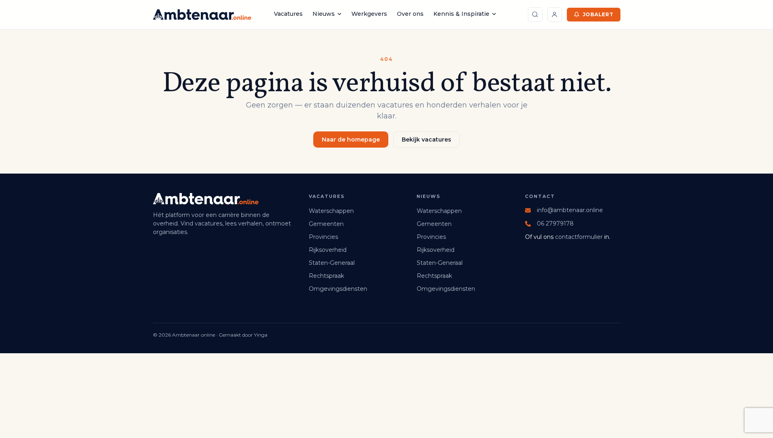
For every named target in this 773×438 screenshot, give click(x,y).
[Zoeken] (535, 14)
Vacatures (288, 13)
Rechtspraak (326, 275)
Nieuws (323, 13)
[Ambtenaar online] (202, 14)
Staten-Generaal (332, 262)
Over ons (410, 13)
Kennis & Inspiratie (461, 13)
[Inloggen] (554, 14)
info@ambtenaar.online (570, 210)
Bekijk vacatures (426, 139)
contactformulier (579, 236)
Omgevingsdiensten (338, 288)
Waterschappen (331, 211)
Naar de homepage (351, 139)
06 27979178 (555, 223)
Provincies (323, 236)
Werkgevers (369, 13)
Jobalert (598, 14)
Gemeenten (326, 224)
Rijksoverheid (328, 249)
